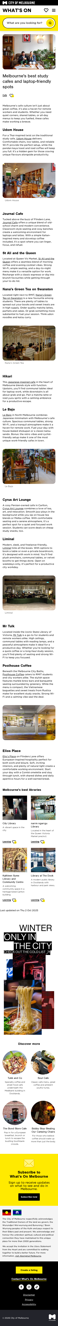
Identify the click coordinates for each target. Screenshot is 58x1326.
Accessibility (29, 1304)
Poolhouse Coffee (13, 674)
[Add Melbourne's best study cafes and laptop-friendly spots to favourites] (12, 95)
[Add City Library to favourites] (14, 842)
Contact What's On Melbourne (29, 1279)
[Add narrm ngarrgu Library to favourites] (43, 842)
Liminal (7, 548)
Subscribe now (29, 1197)
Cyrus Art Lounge (13, 508)
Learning (7, 841)
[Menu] (53, 10)
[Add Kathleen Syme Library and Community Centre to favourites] (14, 900)
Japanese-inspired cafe (21, 382)
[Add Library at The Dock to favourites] (43, 900)
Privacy (29, 1300)
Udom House (24, 138)
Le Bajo (7, 415)
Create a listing (29, 1270)
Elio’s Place (9, 756)
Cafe (5, 95)
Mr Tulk (17, 635)
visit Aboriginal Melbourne (28, 1256)
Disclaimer (29, 1295)
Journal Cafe (10, 222)
